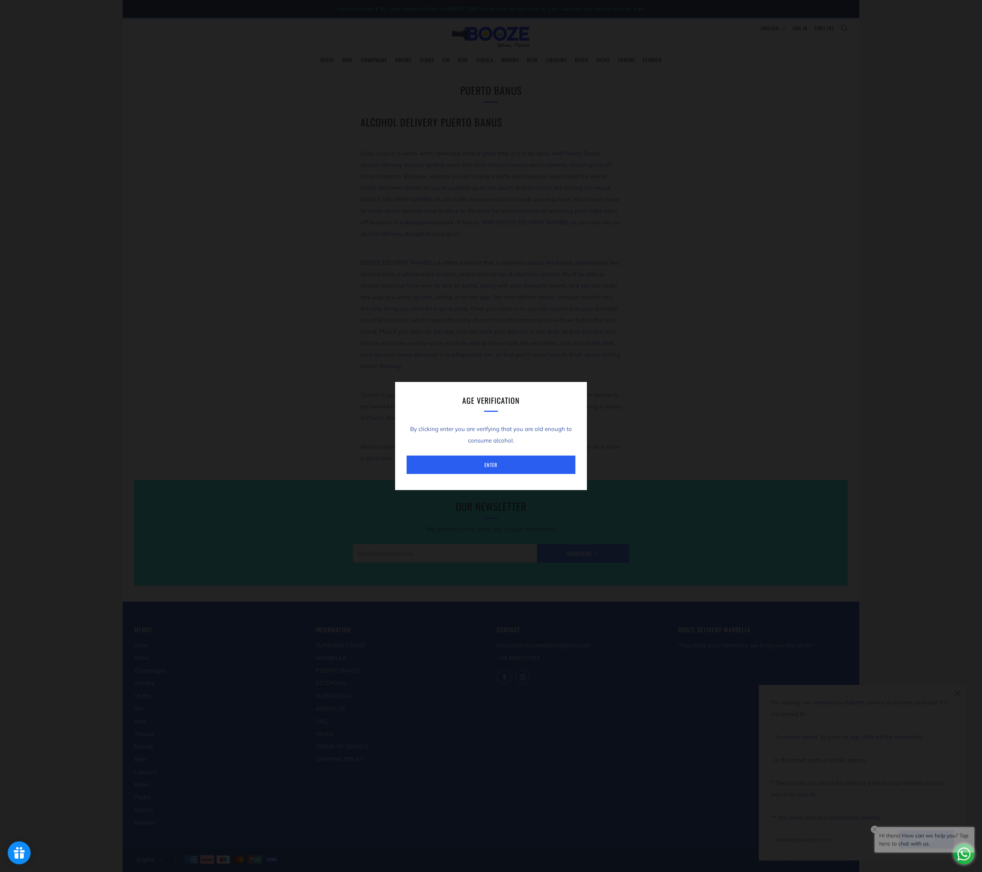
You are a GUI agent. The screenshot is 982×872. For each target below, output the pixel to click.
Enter (491, 465)
